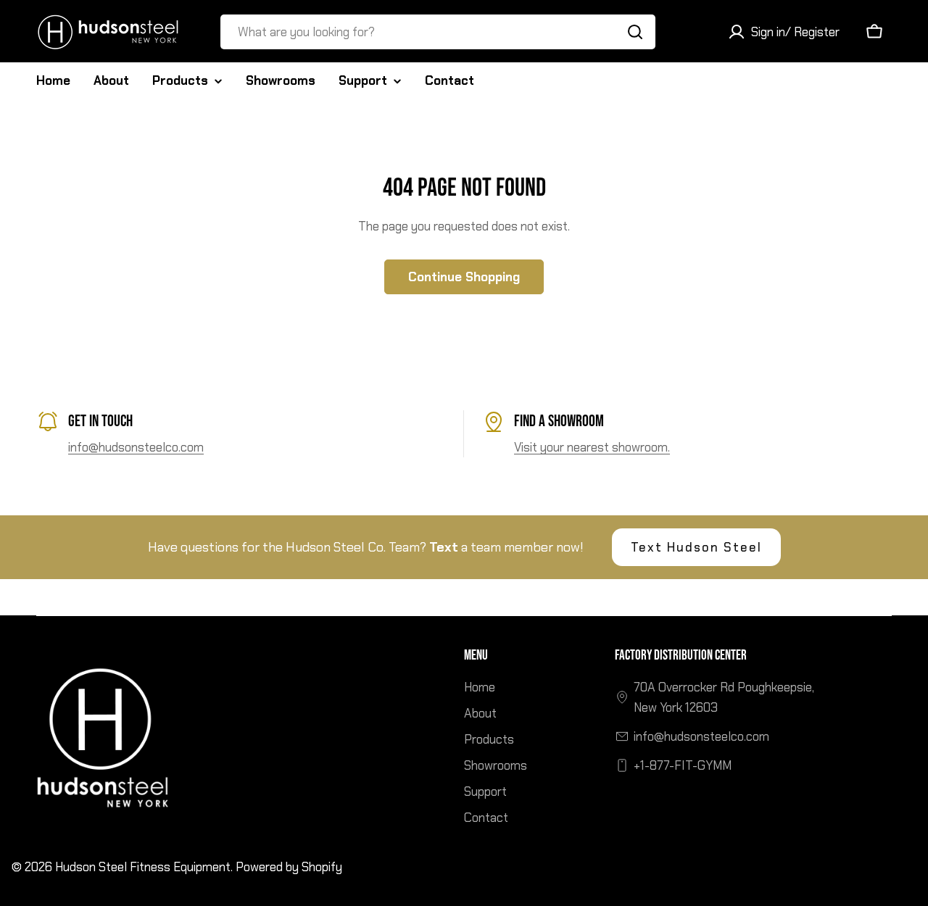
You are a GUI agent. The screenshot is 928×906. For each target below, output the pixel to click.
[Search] (635, 32)
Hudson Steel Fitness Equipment (143, 867)
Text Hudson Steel (696, 547)
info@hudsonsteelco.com (136, 447)
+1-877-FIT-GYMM (683, 765)
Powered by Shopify (289, 867)
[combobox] (437, 31)
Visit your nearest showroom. (592, 447)
